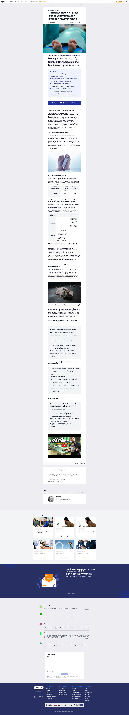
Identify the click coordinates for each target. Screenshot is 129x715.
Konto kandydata (119, 1)
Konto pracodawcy (62, 692)
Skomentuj (83, 463)
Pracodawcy (17, 1)
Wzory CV (74, 690)
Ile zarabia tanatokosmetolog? (57, 76)
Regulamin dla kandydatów (51, 696)
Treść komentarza (50, 660)
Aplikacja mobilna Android (76, 696)
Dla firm (125, 1)
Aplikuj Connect (87, 696)
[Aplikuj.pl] (38, 688)
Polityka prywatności (88, 692)
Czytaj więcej (43, 558)
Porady (22, 1)
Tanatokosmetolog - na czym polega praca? (60, 73)
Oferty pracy (12, 1)
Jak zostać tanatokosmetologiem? (58, 74)
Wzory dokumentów (75, 692)
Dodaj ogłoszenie (43, 1)
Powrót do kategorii (81, 4)
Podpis (48, 656)
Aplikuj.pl (44, 4)
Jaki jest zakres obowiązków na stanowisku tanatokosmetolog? (64, 94)
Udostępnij (76, 463)
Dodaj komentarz (64, 673)
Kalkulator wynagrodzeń (33, 1)
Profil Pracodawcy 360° (63, 690)
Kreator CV (26, 1)
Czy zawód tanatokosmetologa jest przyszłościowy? (62, 86)
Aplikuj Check (87, 694)
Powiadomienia (49, 698)
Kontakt (86, 690)
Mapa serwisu (87, 700)
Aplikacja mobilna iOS (76, 698)
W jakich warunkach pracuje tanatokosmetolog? (61, 81)
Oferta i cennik (61, 688)
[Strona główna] (4, 2)
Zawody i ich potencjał (54, 4)
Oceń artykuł (49, 670)
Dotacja (86, 698)
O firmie (86, 688)
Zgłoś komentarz (86, 609)
